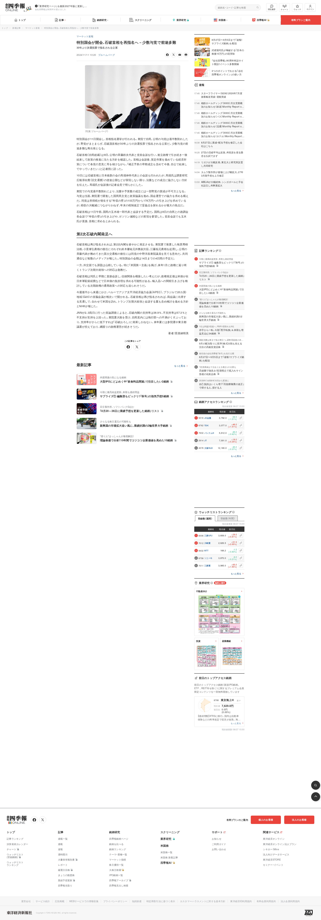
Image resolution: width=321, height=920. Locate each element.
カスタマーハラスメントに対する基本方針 (203, 901)
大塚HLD (208, 447)
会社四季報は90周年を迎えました (50, 9)
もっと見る (179, 366)
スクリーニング (143, 20)
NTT (206, 550)
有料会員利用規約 (266, 901)
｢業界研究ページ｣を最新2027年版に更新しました (63, 6)
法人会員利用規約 (290, 901)
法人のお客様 (299, 819)
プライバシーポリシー (115, 901)
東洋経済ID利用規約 (241, 901)
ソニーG (208, 558)
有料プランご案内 (300, 20)
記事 (61, 20)
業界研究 (181, 20)
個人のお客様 (265, 819)
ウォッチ (297, 9)
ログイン (310, 9)
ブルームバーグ (106, 54)
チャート (284, 9)
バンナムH (209, 432)
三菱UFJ (208, 535)
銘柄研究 (101, 20)
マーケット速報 (32, 27)
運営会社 (26, 901)
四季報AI (261, 20)
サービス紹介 (43, 901)
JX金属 (207, 417)
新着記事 (16, 27)
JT (205, 440)
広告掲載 (59, 901)
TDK (206, 425)
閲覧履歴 (271, 9)
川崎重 (207, 543)
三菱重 (207, 565)
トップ (22, 20)
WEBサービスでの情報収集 (83, 901)
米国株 (222, 20)
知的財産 (137, 901)
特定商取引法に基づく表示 (160, 901)
